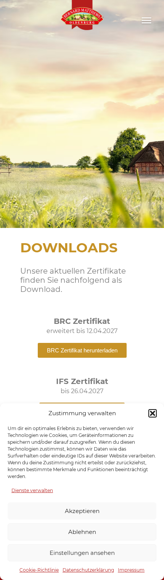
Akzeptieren (82, 511)
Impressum (131, 570)
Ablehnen (82, 531)
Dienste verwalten (32, 490)
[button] (152, 413)
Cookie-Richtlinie (39, 570)
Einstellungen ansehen (82, 552)
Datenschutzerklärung (88, 570)
